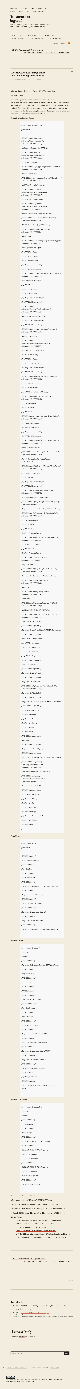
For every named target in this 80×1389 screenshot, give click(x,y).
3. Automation (46, 35)
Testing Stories (38, 8)
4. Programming (16, 38)
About (13, 8)
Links (38, 79)
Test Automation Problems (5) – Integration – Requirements (46, 53)
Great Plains (28, 79)
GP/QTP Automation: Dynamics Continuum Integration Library (28, 74)
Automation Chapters (19, 11)
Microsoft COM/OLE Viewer (40, 1200)
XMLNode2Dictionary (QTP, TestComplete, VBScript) (37, 1224)
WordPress (55, 1368)
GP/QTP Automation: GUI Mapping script (28, 50)
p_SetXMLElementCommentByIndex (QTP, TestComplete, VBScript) (43, 1234)
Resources (38, 11)
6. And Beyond (53, 38)
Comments (54, 43)
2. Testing (30, 35)
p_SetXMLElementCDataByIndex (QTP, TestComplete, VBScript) (41, 1237)
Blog (23, 8)
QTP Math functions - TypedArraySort (31, 1227)
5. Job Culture (35, 38)
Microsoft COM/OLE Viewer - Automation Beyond (35, 1312)
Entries (64, 43)
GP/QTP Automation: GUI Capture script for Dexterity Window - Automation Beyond (44, 1306)
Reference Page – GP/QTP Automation (39, 91)
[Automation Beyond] (20, 18)
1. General (15, 35)
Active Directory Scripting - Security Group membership (38, 1221)
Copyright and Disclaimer (17, 1368)
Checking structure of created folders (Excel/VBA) (36, 1231)
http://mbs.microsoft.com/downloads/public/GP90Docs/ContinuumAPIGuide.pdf (43, 103)
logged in (22, 1336)
